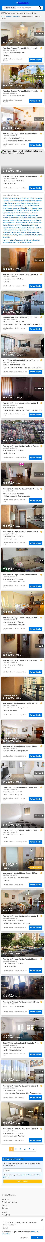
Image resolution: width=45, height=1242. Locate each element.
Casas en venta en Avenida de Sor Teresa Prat (19, 227)
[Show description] (41, 48)
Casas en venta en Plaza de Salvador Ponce (23, 225)
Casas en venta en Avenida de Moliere (16, 198)
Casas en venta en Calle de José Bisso (22, 218)
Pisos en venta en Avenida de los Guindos (17, 240)
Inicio (2, 16)
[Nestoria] (22, 3)
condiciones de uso (26, 1175)
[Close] (42, 1219)
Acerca (4, 1205)
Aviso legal (6, 1215)
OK (37, 1238)
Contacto (5, 1208)
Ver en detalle (35, 60)
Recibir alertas (22, 1181)
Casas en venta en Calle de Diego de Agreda (22, 208)
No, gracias (24, 1238)
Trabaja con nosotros (9, 1202)
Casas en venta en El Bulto (12, 16)
